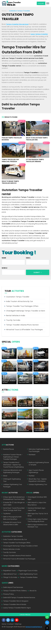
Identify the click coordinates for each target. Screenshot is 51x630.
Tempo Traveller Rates (28, 577)
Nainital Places (8, 449)
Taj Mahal (6, 514)
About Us (33, 590)
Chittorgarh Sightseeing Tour (12, 480)
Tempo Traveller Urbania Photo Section (22, 325)
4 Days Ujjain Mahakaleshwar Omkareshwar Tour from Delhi (14, 498)
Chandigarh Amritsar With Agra (37, 498)
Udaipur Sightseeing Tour (38, 484)
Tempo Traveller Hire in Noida (14, 604)
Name (4, 258)
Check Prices (25, 615)
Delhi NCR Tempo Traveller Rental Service (19, 597)
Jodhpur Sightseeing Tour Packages (12, 485)
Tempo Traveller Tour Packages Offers (22, 306)
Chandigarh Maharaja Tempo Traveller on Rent (25, 311)
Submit (37, 272)
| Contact (10, 624)
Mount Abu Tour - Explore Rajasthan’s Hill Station (37, 480)
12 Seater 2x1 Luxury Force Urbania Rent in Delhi (12, 523)
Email (28, 258)
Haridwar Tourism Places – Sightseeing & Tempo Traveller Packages (13, 457)
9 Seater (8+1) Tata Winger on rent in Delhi (14, 503)
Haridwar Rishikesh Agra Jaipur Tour (36, 509)
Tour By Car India (13, 320)
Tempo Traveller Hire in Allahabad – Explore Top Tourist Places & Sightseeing (13, 464)
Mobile (4, 268)
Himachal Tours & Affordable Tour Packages (24, 329)
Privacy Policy (8, 594)
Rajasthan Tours (9, 570)
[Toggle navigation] (47, 3)
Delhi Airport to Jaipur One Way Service (37, 503)
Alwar (5, 476)
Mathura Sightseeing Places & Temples (39, 463)
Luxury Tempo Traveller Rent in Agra (17, 608)
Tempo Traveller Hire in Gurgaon (15, 601)
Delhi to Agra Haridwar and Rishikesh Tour (37, 526)
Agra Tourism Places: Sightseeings (36, 471)
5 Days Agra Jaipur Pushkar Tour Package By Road (38, 520)
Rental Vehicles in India (15, 315)
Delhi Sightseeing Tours (28, 574)
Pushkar (31, 476)
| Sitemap (17, 624)
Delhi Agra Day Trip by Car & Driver (38, 515)
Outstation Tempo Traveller (17, 297)
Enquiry (41, 3)
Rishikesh (32, 455)
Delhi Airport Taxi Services (13, 587)
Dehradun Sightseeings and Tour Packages (39, 450)
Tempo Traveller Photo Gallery (15, 590)
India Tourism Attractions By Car (19, 301)
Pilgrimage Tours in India (28, 570)
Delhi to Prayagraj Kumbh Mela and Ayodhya (12, 518)
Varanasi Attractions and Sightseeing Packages (12, 471)
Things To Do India (10, 577)
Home (4, 11)
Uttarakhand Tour (10, 574)
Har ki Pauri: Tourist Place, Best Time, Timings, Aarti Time (14, 509)
